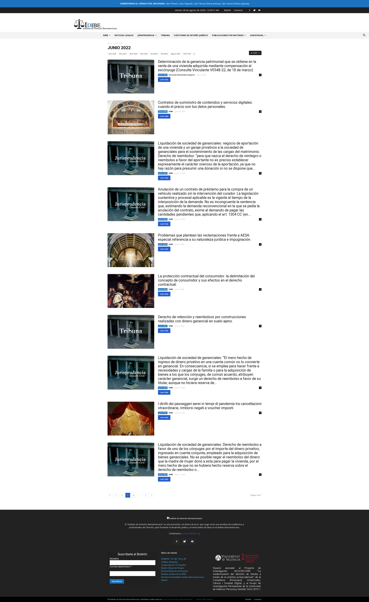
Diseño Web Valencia (204, 599)
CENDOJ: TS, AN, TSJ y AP (173, 559)
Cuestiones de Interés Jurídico (191, 35)
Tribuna (165, 35)
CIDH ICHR (187, 54)
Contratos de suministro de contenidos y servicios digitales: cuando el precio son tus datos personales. (205, 104)
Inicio (110, 43)
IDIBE (105, 35)
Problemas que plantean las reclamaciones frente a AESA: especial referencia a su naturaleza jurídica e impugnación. (204, 237)
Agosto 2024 (175, 54)
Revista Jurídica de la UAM (173, 574)
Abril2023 (164, 54)
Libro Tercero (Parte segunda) (235, 3)
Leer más (164, 79)
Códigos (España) (169, 562)
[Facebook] (249, 10)
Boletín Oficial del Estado (172, 568)
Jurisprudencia (146, 35)
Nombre (114, 558)
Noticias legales (124, 35)
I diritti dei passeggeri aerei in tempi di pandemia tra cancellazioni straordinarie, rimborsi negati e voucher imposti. (209, 406)
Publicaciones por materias (228, 35)
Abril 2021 (123, 54)
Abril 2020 (112, 54)
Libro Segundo (186, 3)
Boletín (227, 10)
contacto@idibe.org (191, 533)
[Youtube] (259, 10)
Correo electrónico (121, 566)
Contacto (238, 10)
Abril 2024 (133, 54)
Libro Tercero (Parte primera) (207, 3)
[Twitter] (254, 10)
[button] (364, 35)
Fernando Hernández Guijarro (182, 75)
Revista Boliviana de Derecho (174, 571)
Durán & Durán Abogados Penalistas (177, 599)
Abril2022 (154, 54)
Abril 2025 (144, 54)
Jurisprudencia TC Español (173, 565)
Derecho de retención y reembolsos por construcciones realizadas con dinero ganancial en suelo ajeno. (202, 319)
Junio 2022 (163, 75)
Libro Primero (172, 3)
